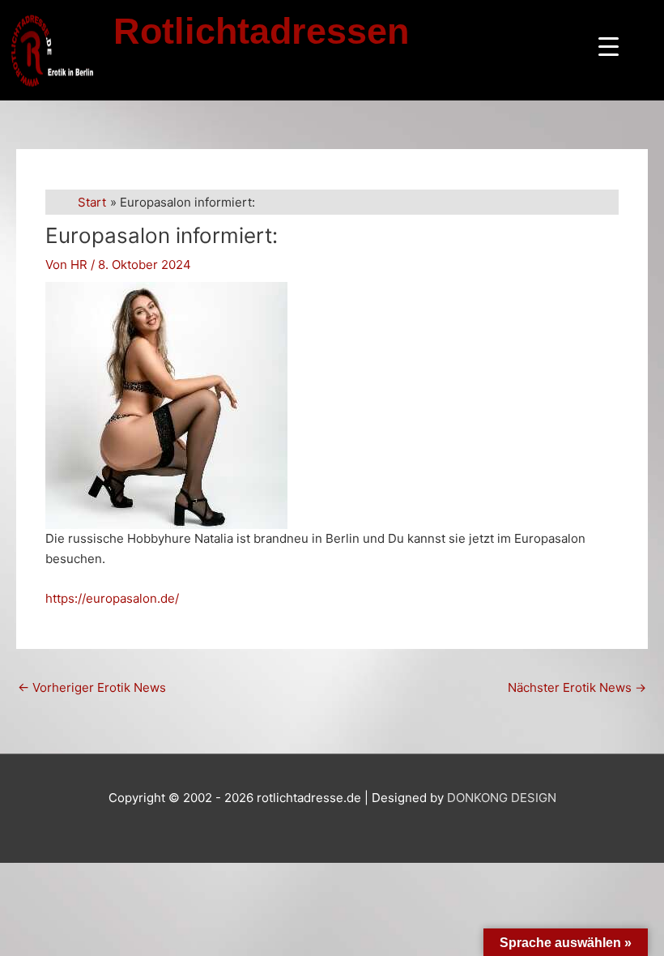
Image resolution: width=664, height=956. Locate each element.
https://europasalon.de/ (112, 598)
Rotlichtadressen (261, 31)
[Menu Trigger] (608, 46)
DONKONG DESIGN (501, 797)
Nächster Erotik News (577, 687)
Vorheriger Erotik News (92, 687)
